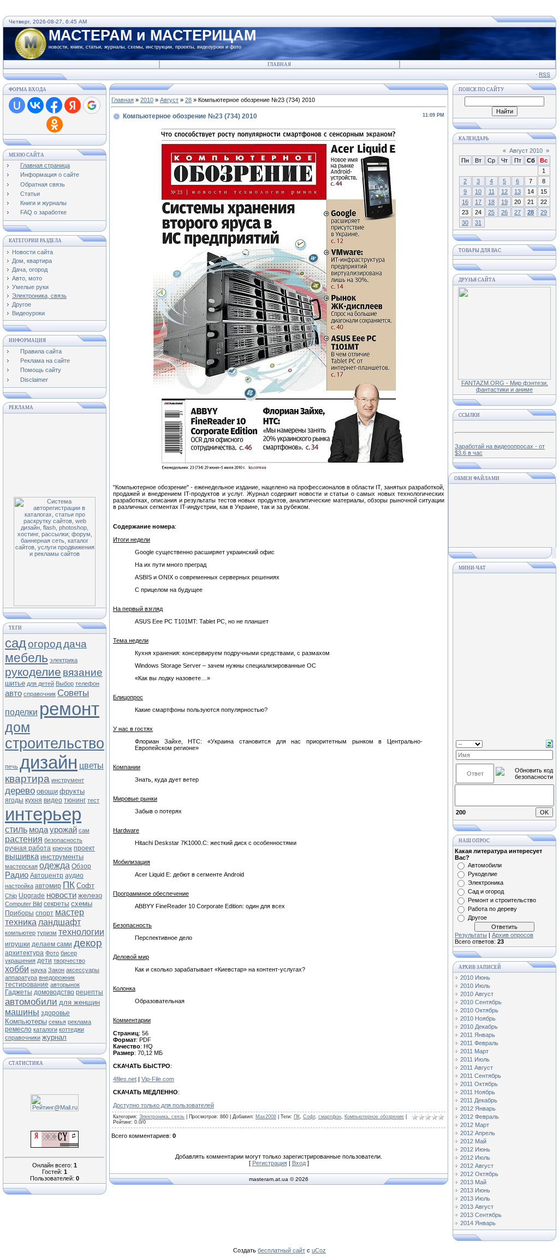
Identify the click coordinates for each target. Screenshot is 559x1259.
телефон (87, 683)
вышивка (22, 856)
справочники (22, 1037)
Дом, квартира (32, 260)
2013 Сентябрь (481, 1215)
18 (491, 202)
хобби (17, 969)
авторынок (65, 984)
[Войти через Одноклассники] (54, 124)
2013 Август (476, 1206)
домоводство (54, 992)
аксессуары (82, 970)
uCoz (319, 1250)
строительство (54, 743)
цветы (91, 765)
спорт (44, 913)
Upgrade (32, 896)
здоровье (55, 1013)
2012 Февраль (479, 1116)
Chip (11, 895)
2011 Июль (475, 1059)
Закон (56, 970)
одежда (54, 865)
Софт (85, 886)
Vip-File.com (157, 1079)
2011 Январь (477, 1035)
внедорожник (57, 977)
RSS (544, 74)
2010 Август (476, 994)
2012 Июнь (475, 1149)
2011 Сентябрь (480, 1075)
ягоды (14, 800)
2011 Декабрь (478, 1100)
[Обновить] (549, 743)
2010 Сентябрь (481, 1002)
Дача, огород (29, 269)
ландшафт (59, 922)
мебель (26, 658)
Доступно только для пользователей (163, 1105)
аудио (74, 875)
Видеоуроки (28, 313)
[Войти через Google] (91, 105)
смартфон (329, 1116)
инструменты (62, 857)
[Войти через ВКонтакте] (35, 105)
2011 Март (474, 1051)
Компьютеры (26, 1021)
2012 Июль (475, 1157)
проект (84, 848)
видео (53, 800)
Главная (279, 64)
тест (93, 800)
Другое (21, 304)
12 (504, 191)
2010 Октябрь (479, 1010)
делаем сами (52, 944)
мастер (69, 912)
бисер (69, 953)
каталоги (45, 1029)
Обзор (81, 866)
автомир (48, 886)
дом (17, 727)
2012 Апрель (477, 1133)
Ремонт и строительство (502, 900)
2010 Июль (475, 985)
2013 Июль (475, 1198)
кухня (33, 800)
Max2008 (265, 1116)
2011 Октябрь (479, 1084)
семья (57, 1021)
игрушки (17, 944)
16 (465, 202)
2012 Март (474, 1125)
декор (88, 943)
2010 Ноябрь (478, 1018)
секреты (56, 904)
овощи (47, 791)
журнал (54, 1037)
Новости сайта (32, 252)
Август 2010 (526, 150)
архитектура (24, 953)
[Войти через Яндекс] (72, 105)
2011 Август (476, 1067)
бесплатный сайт (281, 1250)
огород (45, 644)
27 (517, 212)
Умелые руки (30, 287)
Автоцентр (46, 875)
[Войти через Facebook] (54, 105)
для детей (40, 683)
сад (15, 643)
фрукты (72, 791)
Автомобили (485, 865)
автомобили (31, 1001)
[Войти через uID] (17, 105)
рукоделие (33, 672)
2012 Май (473, 1141)
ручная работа (28, 848)
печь (11, 766)
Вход (299, 1163)
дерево (20, 790)
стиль (16, 829)
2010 (146, 100)
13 (517, 191)
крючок (62, 848)
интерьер (43, 814)
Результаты (471, 935)
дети (44, 960)
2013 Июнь (475, 1190)
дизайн (49, 762)
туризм (47, 933)
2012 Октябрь (479, 1174)
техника (21, 922)
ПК (69, 884)
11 (492, 191)
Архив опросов (512, 935)
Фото (52, 953)
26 (504, 212)
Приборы (19, 913)
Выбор (65, 683)
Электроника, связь (39, 295)
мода (38, 829)
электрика (64, 660)
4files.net (124, 1079)
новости (61, 895)
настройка (19, 886)
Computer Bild (23, 904)
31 (478, 222)
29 (543, 212)
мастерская (21, 866)
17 (478, 202)
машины (22, 1012)
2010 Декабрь (479, 1026)
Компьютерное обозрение (374, 1116)
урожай (63, 829)
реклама (79, 1021)
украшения (20, 960)
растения (24, 839)
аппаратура (21, 977)
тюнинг (75, 800)
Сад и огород (486, 891)
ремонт (69, 709)
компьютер (20, 933)
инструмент (67, 780)
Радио (16, 875)
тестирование (27, 984)
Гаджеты (18, 992)
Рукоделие (482, 874)
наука (38, 970)
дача (75, 644)
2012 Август (476, 1165)
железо (90, 895)
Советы (73, 692)
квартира (27, 778)
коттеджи (71, 1029)
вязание (83, 672)
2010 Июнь (475, 977)
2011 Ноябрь (477, 1092)
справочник (39, 694)
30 (465, 222)
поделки (21, 712)
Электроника (485, 882)
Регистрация (269, 1163)
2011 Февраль (479, 1043)
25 (491, 212)
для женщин (79, 1002)
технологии (81, 932)
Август (169, 100)
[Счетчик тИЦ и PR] (55, 1145)
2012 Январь (478, 1108)
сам (84, 830)
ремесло (18, 1029)
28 (188, 100)
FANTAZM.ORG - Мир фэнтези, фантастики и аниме (504, 386)
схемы (81, 904)
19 (504, 202)
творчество (69, 960)
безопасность (63, 840)
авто (13, 693)
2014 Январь (478, 1223)
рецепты (89, 992)
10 (478, 191)
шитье (15, 683)
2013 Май (473, 1182)
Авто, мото (27, 278)
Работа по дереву (492, 909)
